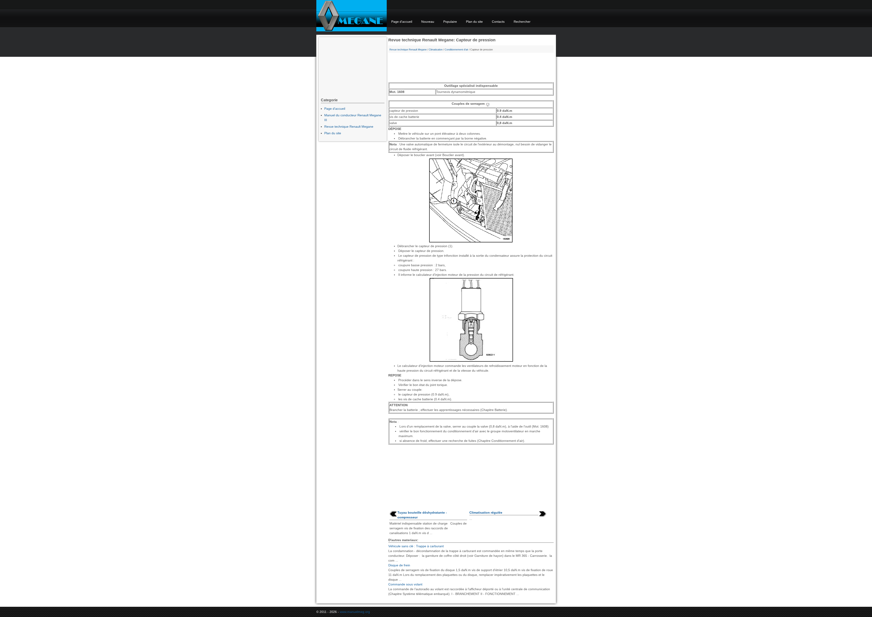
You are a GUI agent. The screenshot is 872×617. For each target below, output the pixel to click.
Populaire (450, 21)
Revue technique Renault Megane (408, 49)
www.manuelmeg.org (355, 612)
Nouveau (427, 21)
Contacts (498, 21)
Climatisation (436, 49)
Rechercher (522, 21)
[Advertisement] (471, 68)
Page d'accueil (401, 21)
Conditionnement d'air (456, 49)
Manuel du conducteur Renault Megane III (352, 117)
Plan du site (474, 21)
